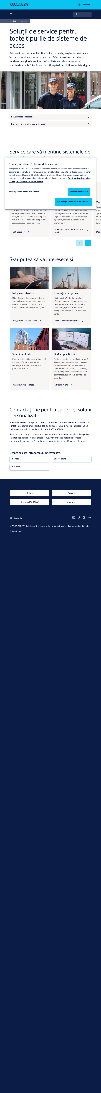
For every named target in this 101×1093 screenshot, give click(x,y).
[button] (88, 243)
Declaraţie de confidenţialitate (29, 181)
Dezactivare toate (79, 191)
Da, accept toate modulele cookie (73, 201)
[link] (14, 21)
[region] (50, 183)
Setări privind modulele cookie (24, 191)
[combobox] (82, 14)
